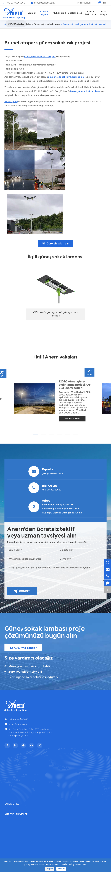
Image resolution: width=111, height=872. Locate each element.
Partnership (85, 2)
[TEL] (107, 576)
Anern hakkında (90, 13)
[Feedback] (107, 582)
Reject (49, 868)
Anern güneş (11, 101)
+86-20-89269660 (15, 2)
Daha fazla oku (72, 418)
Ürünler (31, 13)
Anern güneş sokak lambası (85, 91)
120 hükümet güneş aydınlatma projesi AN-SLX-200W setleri (75, 385)
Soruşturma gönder (23, 647)
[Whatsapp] (107, 562)
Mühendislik (59, 13)
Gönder (25, 591)
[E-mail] (107, 569)
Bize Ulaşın (103, 13)
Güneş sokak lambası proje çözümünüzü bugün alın (44, 632)
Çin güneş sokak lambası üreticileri (67, 77)
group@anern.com (44, 2)
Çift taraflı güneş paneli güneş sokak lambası (55, 314)
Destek (72, 13)
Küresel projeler (44, 13)
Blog (79, 13)
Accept (61, 868)
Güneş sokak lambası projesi (40, 56)
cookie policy (67, 864)
